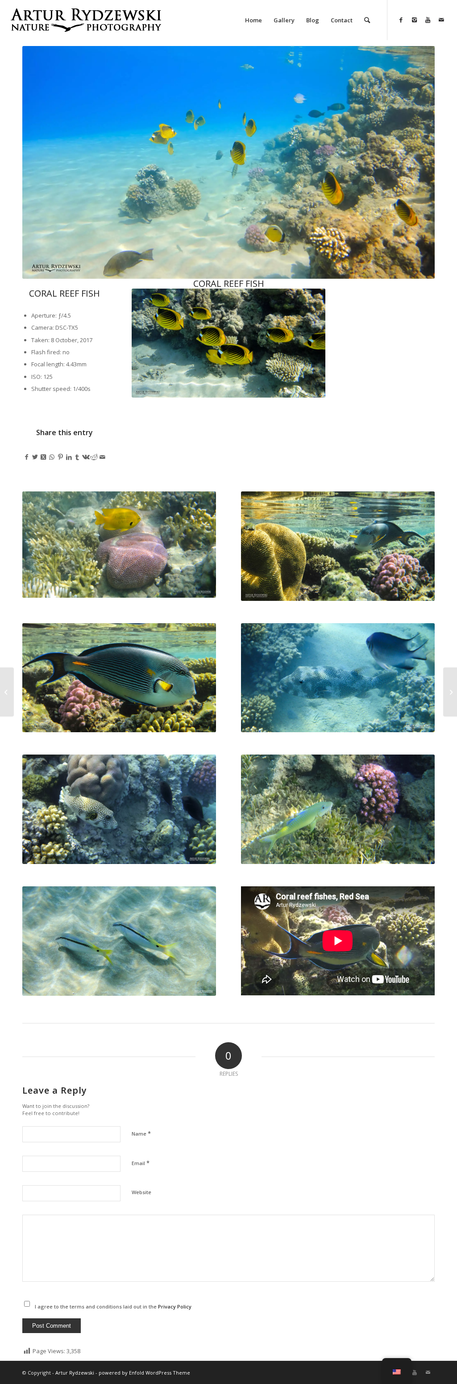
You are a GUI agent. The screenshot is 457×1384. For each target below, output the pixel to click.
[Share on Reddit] (94, 457)
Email (141, 1163)
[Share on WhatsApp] (52, 457)
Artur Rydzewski (74, 1372)
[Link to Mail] (441, 19)
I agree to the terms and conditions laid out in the (113, 1306)
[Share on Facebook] (26, 457)
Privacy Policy (174, 1306)
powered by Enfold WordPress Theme (144, 1372)
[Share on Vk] (86, 457)
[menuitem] (253, 20)
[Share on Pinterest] (60, 457)
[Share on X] (35, 457)
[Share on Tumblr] (77, 457)
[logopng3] (85, 27)
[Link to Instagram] (414, 19)
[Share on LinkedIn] (69, 457)
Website (141, 1192)
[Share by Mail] (102, 457)
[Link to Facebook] (401, 19)
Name (141, 1133)
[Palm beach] (7, 692)
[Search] (367, 20)
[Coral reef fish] (450, 692)
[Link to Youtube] (428, 19)
